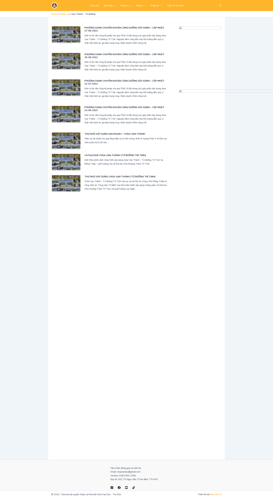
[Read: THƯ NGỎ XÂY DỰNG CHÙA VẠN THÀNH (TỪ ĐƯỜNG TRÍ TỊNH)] (66, 183)
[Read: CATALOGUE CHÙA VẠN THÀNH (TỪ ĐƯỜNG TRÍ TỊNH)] (66, 162)
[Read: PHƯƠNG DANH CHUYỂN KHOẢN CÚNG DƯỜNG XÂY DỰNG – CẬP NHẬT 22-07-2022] (66, 87)
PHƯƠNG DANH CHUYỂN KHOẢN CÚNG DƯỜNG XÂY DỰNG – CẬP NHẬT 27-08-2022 (124, 29)
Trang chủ (94, 5)
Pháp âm (155, 5)
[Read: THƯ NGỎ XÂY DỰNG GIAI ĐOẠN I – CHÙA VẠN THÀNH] (66, 140)
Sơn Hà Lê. (216, 494)
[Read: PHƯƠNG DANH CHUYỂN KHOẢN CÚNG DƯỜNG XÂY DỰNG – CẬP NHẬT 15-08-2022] (66, 61)
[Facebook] (111, 487)
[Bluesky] (133, 487)
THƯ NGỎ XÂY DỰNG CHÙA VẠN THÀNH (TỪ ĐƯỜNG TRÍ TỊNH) (120, 176)
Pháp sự (124, 5)
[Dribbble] (119, 487)
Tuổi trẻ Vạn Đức (175, 5)
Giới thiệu (108, 5)
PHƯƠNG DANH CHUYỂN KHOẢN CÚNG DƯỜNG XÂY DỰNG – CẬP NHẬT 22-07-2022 (124, 82)
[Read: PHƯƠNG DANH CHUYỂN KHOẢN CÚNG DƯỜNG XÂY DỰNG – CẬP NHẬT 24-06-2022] (66, 114)
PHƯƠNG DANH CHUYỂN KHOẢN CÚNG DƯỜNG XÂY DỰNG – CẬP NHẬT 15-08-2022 (124, 56)
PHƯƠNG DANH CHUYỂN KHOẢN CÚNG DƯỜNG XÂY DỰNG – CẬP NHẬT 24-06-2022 (124, 109)
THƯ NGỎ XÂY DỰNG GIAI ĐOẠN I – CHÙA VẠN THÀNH (114, 133)
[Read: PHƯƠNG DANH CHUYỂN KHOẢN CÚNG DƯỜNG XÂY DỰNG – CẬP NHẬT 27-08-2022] (66, 34)
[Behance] (126, 487)
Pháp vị (139, 5)
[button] (114, 6)
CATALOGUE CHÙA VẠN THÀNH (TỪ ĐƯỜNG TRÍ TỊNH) (115, 155)
